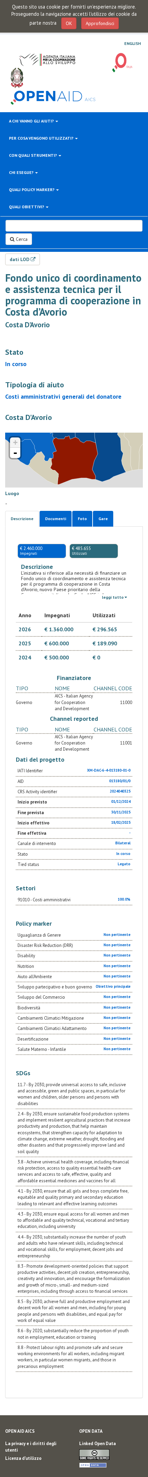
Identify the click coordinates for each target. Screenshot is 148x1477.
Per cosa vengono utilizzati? (41, 138)
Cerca (21, 239)
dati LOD (20, 259)
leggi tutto (113, 597)
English (132, 44)
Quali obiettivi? (27, 206)
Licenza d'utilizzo (23, 1458)
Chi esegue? (21, 172)
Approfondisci (100, 23)
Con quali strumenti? (33, 155)
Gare (103, 518)
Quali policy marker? (32, 189)
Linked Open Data (97, 1443)
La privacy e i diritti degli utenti (30, 1447)
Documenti (55, 518)
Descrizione (22, 518)
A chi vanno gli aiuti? (32, 121)
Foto (82, 518)
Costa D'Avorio (27, 324)
